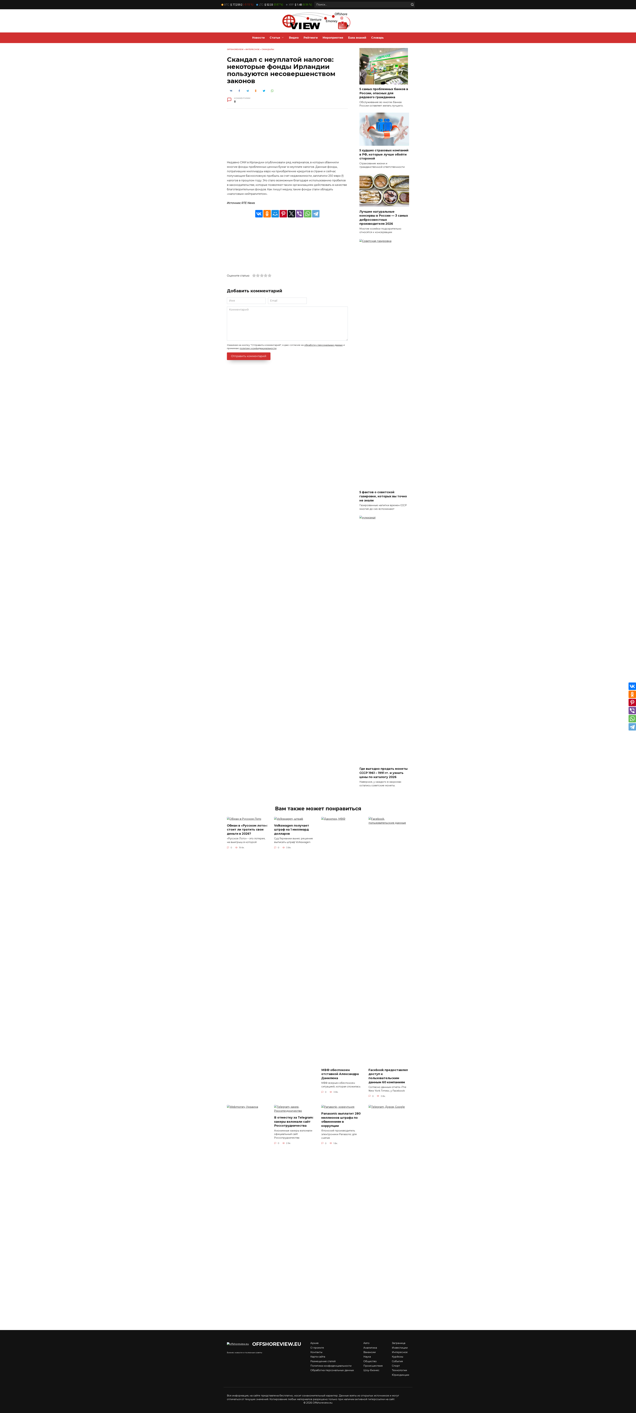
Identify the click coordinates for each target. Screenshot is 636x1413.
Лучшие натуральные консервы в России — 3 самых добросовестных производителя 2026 (383, 217)
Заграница (398, 1343)
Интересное (252, 49)
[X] (291, 213)
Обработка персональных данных (332, 1370)
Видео (294, 37)
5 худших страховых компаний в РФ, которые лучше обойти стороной (383, 154)
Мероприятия (333, 37)
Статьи (275, 37)
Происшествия (373, 1365)
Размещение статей (323, 1361)
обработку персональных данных (323, 345)
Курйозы (397, 1356)
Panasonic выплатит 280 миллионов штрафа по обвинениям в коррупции (341, 1119)
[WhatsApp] (307, 213)
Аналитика (370, 1347)
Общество (370, 1361)
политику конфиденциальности (258, 348)
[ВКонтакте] (259, 213)
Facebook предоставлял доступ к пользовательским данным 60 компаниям (388, 1076)
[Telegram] (315, 213)
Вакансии (369, 1352)
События (397, 1361)
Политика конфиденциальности (330, 1365)
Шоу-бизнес (371, 1370)
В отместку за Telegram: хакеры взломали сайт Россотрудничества (293, 1121)
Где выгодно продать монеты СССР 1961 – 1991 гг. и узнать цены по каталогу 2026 (383, 773)
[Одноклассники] (267, 213)
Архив (314, 1343)
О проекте (317, 1347)
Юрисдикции (400, 1374)
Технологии (399, 1370)
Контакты (316, 1352)
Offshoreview (235, 49)
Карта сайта (317, 1356)
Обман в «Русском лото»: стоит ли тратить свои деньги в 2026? (247, 829)
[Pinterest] (283, 213)
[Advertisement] (287, 137)
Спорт (396, 1365)
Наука (367, 1356)
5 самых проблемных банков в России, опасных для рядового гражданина (383, 93)
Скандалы (268, 49)
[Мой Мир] (275, 213)
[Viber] (299, 213)
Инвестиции (400, 1347)
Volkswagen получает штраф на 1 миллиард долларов (291, 829)
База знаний (357, 37)
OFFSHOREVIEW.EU (276, 1344)
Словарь (377, 37)
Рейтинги (311, 37)
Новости (258, 37)
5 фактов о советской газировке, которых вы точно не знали (383, 496)
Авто (366, 1343)
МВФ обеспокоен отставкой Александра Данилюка (340, 1074)
